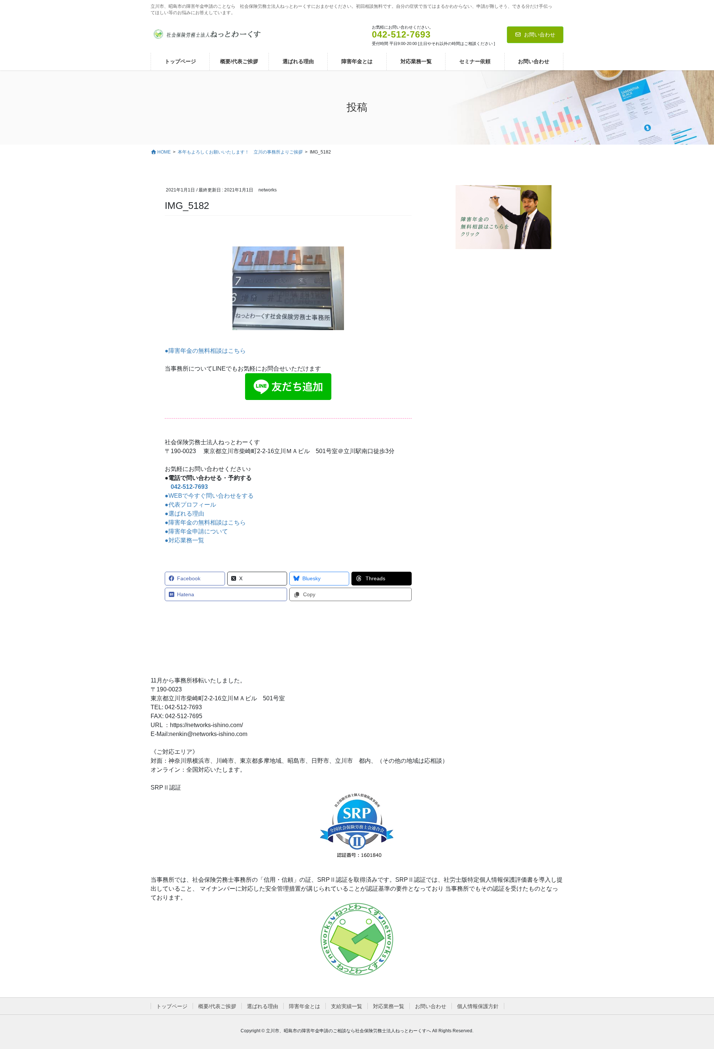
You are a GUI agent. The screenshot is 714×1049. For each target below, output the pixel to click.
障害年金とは (304, 1006)
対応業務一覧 (388, 1006)
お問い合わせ (539, 35)
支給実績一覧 (346, 1006)
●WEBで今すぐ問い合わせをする (209, 496)
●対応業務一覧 (184, 540)
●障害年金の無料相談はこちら (205, 351)
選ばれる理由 (262, 1006)
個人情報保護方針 (478, 1006)
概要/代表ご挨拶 (217, 1006)
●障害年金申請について (196, 531)
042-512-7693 (189, 487)
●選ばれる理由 (184, 513)
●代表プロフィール (190, 504)
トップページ (171, 1006)
